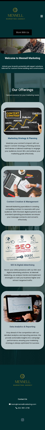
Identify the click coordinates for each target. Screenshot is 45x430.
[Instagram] (22, 420)
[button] (42, 16)
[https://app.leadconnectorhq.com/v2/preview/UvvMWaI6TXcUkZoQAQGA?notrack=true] (22, 383)
